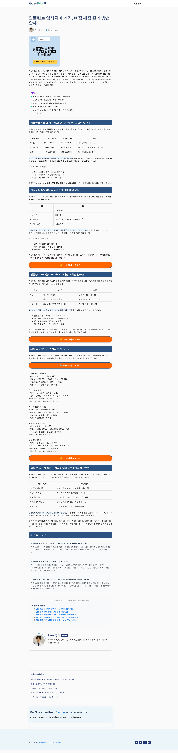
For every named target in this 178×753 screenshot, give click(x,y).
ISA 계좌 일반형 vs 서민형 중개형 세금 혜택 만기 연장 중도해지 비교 (53, 679)
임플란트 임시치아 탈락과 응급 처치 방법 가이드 (55, 609)
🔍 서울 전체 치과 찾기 (70, 365)
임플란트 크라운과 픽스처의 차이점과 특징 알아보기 (51, 103)
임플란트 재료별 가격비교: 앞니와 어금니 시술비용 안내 (52, 96)
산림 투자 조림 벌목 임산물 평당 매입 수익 (44, 688)
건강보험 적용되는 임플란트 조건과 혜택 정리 (48, 100)
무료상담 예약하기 (72, 339)
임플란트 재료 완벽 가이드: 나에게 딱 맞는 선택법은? (56, 614)
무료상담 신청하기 (72, 265)
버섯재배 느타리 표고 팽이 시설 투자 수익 (44, 697)
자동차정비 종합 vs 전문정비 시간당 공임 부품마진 (47, 692)
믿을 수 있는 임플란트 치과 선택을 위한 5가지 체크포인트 (53, 110)
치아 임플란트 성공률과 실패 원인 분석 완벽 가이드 (56, 620)
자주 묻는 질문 (38, 113)
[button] (146, 4)
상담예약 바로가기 (72, 458)
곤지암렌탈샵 (42, 743)
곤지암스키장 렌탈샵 (55, 743)
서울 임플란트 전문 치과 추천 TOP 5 (45, 106)
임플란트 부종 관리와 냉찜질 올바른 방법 (52, 612)
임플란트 (137, 3)
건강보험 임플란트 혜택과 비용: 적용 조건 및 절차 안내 (57, 617)
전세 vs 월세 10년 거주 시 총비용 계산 (43, 684)
